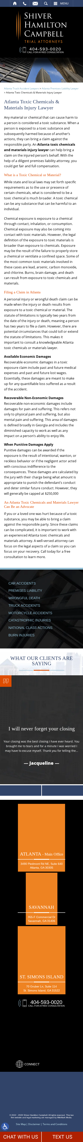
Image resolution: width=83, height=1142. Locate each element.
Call (24, 3)
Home (15, 3)
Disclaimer (34, 1124)
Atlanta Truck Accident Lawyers (21, 88)
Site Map (21, 1124)
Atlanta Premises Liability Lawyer (60, 88)
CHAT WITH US (20, 1137)
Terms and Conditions (55, 1124)
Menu (64, 3)
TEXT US (62, 1137)
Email (35, 3)
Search (46, 3)
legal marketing (34, 1117)
